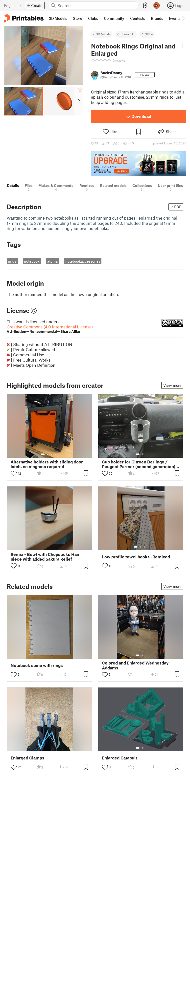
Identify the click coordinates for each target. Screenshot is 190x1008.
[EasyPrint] (145, 5)
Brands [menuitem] (157, 18)
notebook (32, 261)
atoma (52, 261)
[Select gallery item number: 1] (43, 454)
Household (127, 34)
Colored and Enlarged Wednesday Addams (135, 665)
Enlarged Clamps (27, 758)
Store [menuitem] (77, 18)
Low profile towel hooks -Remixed (136, 556)
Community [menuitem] (114, 18)
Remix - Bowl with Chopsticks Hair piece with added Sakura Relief (45, 556)
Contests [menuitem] (137, 18)
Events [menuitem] (174, 18)
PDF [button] (177, 207)
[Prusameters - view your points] (156, 5)
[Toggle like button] (14, 473)
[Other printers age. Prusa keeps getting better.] (138, 163)
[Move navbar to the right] (183, 18)
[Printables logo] (24, 18)
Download (141, 116)
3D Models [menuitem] (58, 18)
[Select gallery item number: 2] (48, 454)
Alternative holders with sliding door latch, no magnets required (47, 464)
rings (12, 261)
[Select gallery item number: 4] (56, 454)
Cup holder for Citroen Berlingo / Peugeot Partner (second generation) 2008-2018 (138, 464)
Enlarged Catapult (119, 758)
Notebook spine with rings (37, 665)
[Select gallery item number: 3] (52, 454)
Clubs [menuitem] (93, 18)
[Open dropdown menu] (182, 45)
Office (149, 34)
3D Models (103, 34)
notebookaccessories (82, 261)
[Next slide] (78, 101)
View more (172, 385)
